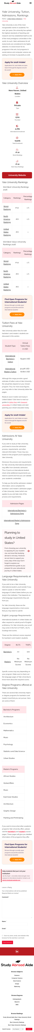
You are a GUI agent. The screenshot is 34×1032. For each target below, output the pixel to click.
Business (17, 975)
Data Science (17, 981)
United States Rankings (7, 232)
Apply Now (18, 74)
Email (4, 928)
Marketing (17, 986)
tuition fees (13, 402)
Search (29, 1029)
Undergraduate (17, 999)
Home (4, 19)
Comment (5, 897)
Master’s (7, 662)
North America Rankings (7, 219)
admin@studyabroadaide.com (11, 880)
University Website (17, 175)
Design (17, 984)
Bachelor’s (7, 652)
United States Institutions (14, 19)
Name (4, 921)
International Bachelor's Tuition (10, 359)
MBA (17, 1004)
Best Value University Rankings (17, 1025)
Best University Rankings (17, 1022)
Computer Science (17, 978)
